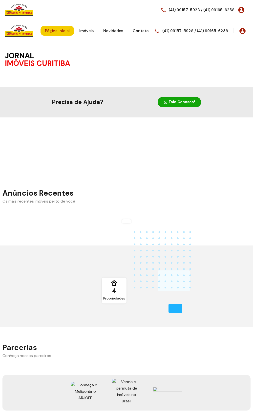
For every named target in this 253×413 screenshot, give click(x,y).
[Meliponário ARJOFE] (85, 391)
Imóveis (86, 30)
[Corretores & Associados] (126, 391)
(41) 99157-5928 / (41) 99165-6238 (201, 9)
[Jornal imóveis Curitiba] (167, 391)
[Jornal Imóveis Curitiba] (19, 9)
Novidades (113, 30)
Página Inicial (57, 30)
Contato (141, 30)
